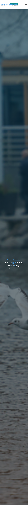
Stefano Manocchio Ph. (9, 4)
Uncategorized (16, 259)
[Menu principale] (25, 4)
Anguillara (9, 259)
